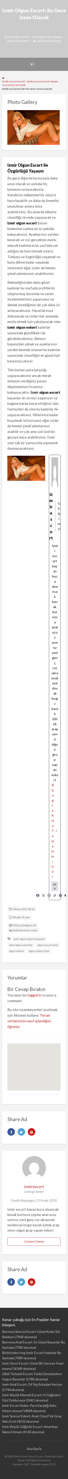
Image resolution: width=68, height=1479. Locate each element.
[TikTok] (55, 895)
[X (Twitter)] (43, 895)
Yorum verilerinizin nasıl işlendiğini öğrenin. (29, 1021)
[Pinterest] (60, 895)
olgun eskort (16, 951)
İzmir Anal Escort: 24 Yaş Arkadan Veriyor (32, 1384)
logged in (34, 995)
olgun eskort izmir (39, 951)
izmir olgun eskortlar (21, 945)
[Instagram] (49, 895)
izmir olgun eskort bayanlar (29, 938)
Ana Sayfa (34, 1449)
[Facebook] (38, 895)
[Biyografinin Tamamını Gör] (56, 830)
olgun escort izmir (47, 945)
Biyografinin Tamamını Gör (52, 831)
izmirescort (34, 1186)
